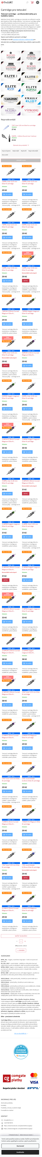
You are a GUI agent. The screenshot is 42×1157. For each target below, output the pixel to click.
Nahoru (22, 950)
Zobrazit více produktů (20, 145)
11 (25, 941)
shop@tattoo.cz (8, 1120)
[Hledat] (27, 2)
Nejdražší (23, 151)
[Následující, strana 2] (21, 941)
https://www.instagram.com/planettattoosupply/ (18, 1129)
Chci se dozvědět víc (20, 1034)
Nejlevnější (16, 151)
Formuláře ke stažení (7, 1110)
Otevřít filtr (21, 160)
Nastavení (20, 1146)
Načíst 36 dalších (21, 936)
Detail (26, 280)
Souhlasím (20, 1152)
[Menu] (38, 2)
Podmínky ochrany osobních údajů (11, 1108)
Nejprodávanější (33, 151)
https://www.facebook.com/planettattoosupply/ (18, 1126)
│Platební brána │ (14, 1135)
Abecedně (5, 155)
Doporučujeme (6, 151)
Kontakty (3, 1105)
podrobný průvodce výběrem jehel (23, 40)
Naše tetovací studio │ (26, 1135)
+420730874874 (8, 1123)
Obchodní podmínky (7, 1103)
